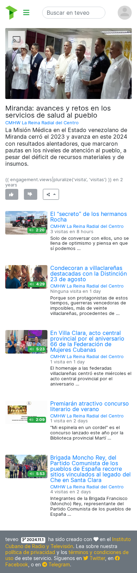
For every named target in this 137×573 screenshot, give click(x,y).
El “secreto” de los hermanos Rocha (88, 216)
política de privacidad (30, 552)
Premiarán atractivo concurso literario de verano (89, 406)
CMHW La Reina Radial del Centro (42, 122)
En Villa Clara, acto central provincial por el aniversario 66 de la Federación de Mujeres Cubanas (87, 341)
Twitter (96, 558)
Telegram (58, 564)
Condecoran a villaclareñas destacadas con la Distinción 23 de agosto (88, 273)
